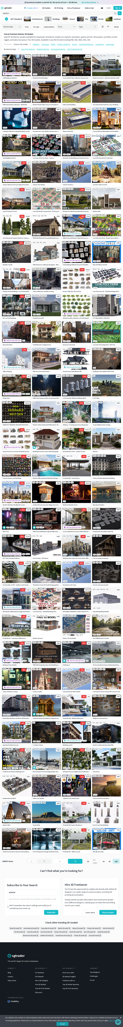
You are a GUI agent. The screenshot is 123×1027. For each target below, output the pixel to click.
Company (11, 968)
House (74, 44)
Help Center (12, 980)
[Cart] (102, 8)
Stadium (36, 44)
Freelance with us (68, 980)
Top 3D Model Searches (70, 984)
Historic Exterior (63, 44)
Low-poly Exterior (28, 49)
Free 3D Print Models (42, 988)
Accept (62, 1024)
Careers (10, 976)
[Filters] (102, 26)
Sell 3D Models (67, 968)
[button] (115, 13)
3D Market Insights (69, 976)
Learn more (113, 1020)
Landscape (109, 44)
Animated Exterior (58, 49)
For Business (39, 972)
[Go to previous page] (44, 861)
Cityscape (45, 44)
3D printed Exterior (75, 49)
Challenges (94, 976)
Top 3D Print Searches (70, 988)
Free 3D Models (40, 984)
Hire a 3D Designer (41, 980)
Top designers (95, 972)
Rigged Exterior (43, 49)
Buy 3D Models (40, 968)
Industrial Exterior (86, 44)
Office (53, 44)
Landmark (99, 44)
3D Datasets (39, 976)
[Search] (120, 13)
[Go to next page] (75, 861)
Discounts (38, 992)
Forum (92, 980)
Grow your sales (68, 972)
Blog (9, 972)
